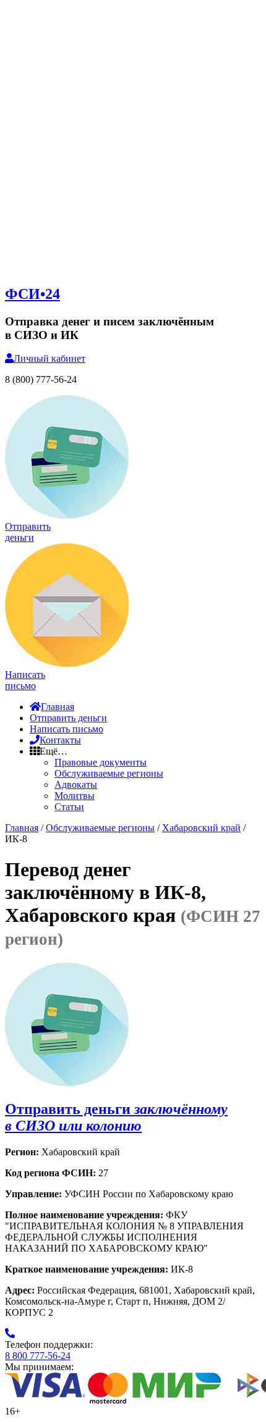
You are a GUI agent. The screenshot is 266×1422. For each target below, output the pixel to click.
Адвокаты (75, 784)
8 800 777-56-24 (38, 1355)
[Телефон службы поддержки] (10, 1333)
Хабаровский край (201, 827)
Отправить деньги (68, 718)
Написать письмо (66, 729)
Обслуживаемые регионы (108, 773)
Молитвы (74, 795)
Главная (57, 706)
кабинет (49, 358)
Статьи (69, 806)
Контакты (60, 740)
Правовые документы (100, 762)
